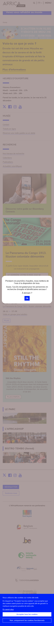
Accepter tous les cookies (27, 614)
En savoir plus (8, 609)
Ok (27, 298)
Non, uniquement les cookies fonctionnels (27, 620)
